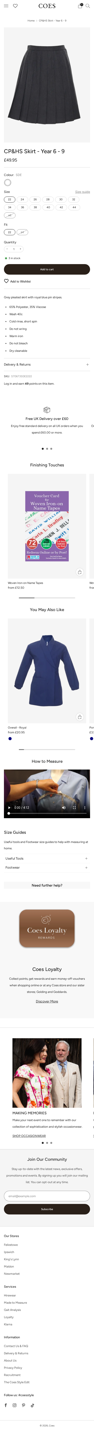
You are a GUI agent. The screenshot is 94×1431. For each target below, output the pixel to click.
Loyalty (9, 1317)
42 (61, 207)
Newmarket (12, 1273)
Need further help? (47, 885)
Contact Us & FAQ (16, 1346)
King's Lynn (11, 1259)
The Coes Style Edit (17, 1382)
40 (48, 207)
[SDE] (7, 182)
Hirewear (10, 1295)
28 (48, 199)
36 (22, 207)
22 (9, 199)
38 (35, 207)
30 (61, 199)
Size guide (82, 192)
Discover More (47, 1001)
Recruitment (12, 1375)
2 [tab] (47, 449)
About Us (10, 1360)
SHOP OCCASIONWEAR (29, 1136)
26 (35, 199)
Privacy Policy (13, 1367)
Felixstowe (11, 1244)
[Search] (88, 6)
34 (9, 207)
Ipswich (9, 1252)
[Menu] (6, 6)
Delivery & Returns (16, 1353)
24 (22, 199)
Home (31, 20)
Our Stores (11, 1236)
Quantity (10, 242)
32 (73, 199)
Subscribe (47, 1209)
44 (74, 207)
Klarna (8, 1324)
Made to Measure (15, 1302)
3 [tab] (51, 449)
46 (9, 215)
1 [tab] (43, 449)
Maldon (9, 1266)
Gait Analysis (12, 1310)
